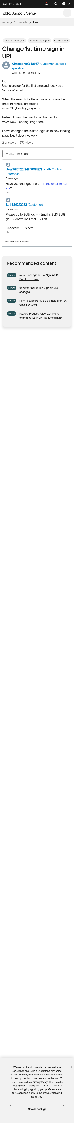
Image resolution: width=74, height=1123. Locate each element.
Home (5, 22)
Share (25, 153)
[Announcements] (46, 3)
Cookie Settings (37, 1109)
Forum (36, 22)
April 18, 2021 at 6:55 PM (26, 72)
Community (21, 22)
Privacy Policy (40, 1082)
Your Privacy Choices (23, 1085)
